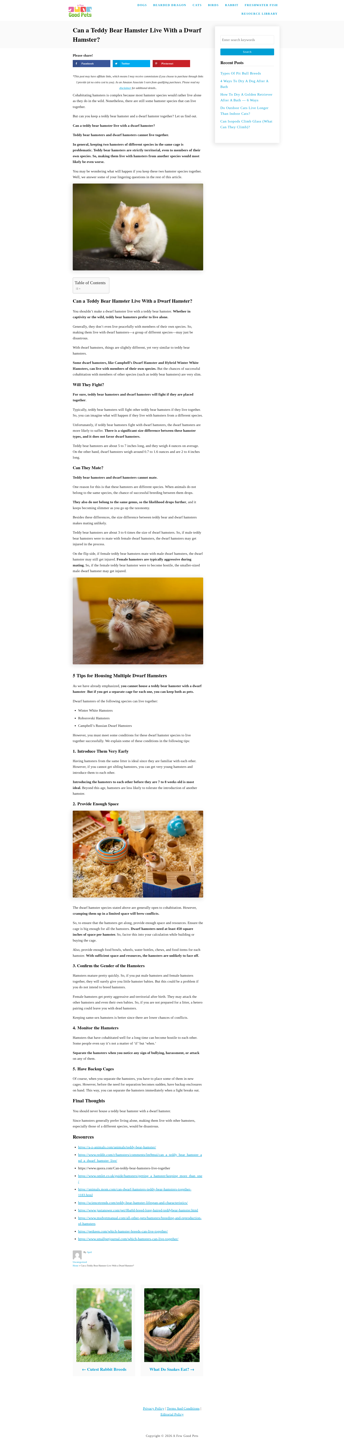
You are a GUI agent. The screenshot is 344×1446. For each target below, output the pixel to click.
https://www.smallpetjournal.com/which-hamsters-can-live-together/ (128, 1239)
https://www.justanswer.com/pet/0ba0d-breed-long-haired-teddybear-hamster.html (138, 1210)
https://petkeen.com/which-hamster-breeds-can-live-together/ (123, 1231)
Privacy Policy (153, 1408)
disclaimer (125, 88)
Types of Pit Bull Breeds (240, 73)
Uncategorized (80, 1262)
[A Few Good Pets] (80, 10)
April (89, 1252)
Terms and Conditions (183, 1408)
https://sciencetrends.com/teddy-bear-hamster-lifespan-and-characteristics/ (133, 1203)
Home (75, 1265)
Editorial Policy (172, 1414)
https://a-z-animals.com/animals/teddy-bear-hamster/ (117, 1147)
